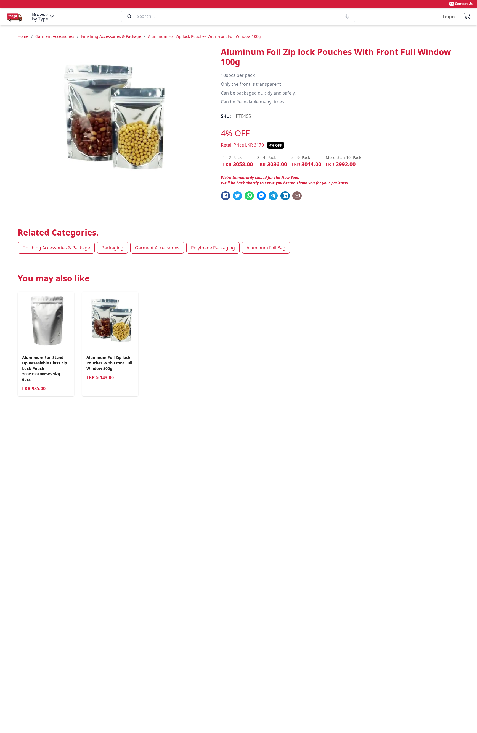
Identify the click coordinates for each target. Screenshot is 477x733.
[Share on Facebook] (225, 195)
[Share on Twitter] (237, 195)
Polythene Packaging (213, 248)
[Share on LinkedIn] (285, 195)
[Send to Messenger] (261, 195)
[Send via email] (297, 195)
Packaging (112, 248)
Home (23, 36)
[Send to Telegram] (273, 195)
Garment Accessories (54, 36)
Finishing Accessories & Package (111, 36)
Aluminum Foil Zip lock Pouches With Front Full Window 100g (204, 36)
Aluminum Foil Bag (266, 248)
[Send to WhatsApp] (249, 195)
